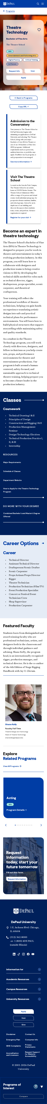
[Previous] (5, 825)
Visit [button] (33, 71)
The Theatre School (15, 45)
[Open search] (38, 4)
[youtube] (33, 954)
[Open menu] (42, 4)
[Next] (41, 825)
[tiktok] (18, 954)
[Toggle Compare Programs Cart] (23, 1091)
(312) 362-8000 (18, 937)
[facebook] (28, 954)
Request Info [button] (14, 71)
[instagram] (23, 954)
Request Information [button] (17, 879)
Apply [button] (23, 77)
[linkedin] (14, 954)
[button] (23, 98)
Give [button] (23, 1024)
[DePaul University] (13, 4)
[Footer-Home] (23, 911)
